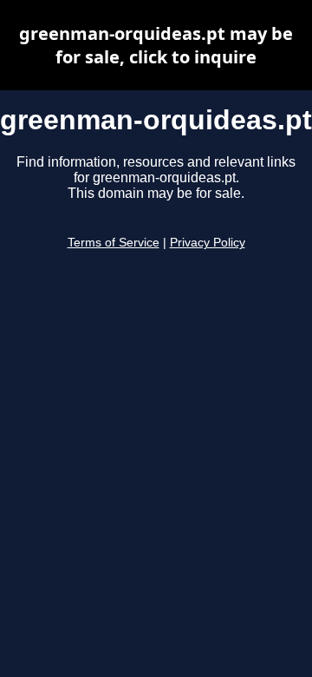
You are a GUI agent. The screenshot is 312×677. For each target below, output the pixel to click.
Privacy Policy (207, 242)
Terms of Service (113, 242)
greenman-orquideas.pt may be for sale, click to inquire (156, 45)
